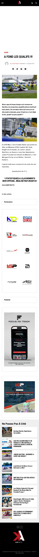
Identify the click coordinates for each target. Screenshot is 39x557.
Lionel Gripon (15, 63)
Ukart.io (32, 181)
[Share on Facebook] (13, 69)
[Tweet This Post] (17, 69)
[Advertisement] (19, 29)
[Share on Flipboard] (21, 69)
